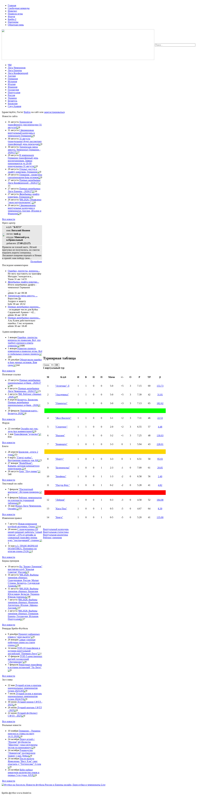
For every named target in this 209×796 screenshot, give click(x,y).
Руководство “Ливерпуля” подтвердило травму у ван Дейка (21, 753)
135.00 (160, 517)
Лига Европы (15, 70)
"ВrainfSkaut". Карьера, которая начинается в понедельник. (23, 466)
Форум (11, 16)
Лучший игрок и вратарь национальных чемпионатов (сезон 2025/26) (24, 688)
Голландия (13, 89)
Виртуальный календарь (56, 529)
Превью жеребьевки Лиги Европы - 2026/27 (24, 190)
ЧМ (9, 65)
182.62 (160, 403)
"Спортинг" (61, 426)
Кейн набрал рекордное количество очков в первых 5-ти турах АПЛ (23, 772)
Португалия (14, 92)
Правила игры (15, 13)
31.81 (160, 394)
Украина (12, 98)
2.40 (160, 476)
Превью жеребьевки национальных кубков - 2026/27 (24, 381)
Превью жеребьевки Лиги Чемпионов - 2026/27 (23, 389)
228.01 (160, 444)
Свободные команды (19, 8)
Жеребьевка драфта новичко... (23, 282)
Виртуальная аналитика (55, 534)
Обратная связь (16, 24)
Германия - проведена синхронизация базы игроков (25, 176)
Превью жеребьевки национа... (24, 306)
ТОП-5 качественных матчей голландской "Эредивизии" (25, 659)
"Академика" (62, 394)
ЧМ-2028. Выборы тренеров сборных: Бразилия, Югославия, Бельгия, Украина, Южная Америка (24, 592)
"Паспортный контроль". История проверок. (23, 490)
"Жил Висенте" (63, 418)
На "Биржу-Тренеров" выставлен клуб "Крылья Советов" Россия (25, 569)
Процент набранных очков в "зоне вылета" (24, 635)
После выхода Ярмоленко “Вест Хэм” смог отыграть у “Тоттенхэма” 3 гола (24, 761)
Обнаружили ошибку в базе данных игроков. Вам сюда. (25, 362)
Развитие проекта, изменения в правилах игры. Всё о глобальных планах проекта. (25, 351)
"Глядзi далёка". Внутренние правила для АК (23, 459)
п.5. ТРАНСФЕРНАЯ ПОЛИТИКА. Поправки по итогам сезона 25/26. (23, 549)
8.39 (160, 508)
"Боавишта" (61, 444)
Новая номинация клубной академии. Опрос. (22, 525)
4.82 (160, 485)
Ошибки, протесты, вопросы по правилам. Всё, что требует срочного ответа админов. (24, 341)
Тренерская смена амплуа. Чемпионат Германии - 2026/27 (24, 150)
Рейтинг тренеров (52, 537)
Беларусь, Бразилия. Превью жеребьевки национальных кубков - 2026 (23, 402)
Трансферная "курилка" (26, 434)
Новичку (12, 11)
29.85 (160, 467)
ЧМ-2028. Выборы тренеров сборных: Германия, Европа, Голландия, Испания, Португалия (23, 614)
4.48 (160, 426)
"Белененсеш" (62, 467)
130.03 (160, 435)
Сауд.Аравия (14, 106)
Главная (12, 5)
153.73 (160, 386)
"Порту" (59, 459)
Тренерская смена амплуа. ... (22, 295)
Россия (11, 95)
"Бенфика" (60, 476)
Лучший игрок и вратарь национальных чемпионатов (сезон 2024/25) (25, 696)
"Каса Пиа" (61, 508)
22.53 (160, 418)
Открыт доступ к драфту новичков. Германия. (22, 170)
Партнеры (13, 22)
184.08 (160, 500)
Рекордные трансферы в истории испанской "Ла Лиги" (25, 666)
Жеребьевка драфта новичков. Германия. (23, 195)
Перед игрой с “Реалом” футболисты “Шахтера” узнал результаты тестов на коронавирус (22, 743)
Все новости (8, 219)
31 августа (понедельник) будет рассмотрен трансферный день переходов (25, 141)
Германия (13, 78)
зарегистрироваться (54, 112)
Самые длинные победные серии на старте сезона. (21, 642)
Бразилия (12, 103)
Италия (11, 84)
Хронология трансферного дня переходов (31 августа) (25, 125)
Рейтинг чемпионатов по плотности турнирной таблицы (25, 500)
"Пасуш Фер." (62, 485)
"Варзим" (60, 435)
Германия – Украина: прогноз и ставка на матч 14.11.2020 (24, 733)
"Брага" (59, 517)
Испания (12, 81)
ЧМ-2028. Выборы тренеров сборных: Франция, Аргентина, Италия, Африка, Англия (23, 603)
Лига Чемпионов (17, 67)
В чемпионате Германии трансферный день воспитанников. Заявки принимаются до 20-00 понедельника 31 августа (23, 161)
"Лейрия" (60, 500)
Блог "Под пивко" (28, 471)
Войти (27, 112)
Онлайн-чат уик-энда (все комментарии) (23, 430)
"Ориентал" (61, 403)
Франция (12, 87)
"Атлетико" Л (62, 386)
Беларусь (12, 100)
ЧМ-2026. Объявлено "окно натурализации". (24, 201)
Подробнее (36, 261)
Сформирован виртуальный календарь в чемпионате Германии (21, 133)
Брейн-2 (12, 19)
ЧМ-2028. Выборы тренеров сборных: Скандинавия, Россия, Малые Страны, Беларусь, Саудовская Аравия (23, 580)
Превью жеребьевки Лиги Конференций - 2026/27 (24, 181)
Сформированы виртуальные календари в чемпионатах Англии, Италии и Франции (24, 209)
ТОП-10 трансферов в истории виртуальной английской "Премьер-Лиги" (24, 651)
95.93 (160, 459)
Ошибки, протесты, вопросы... (24, 271)
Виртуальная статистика (56, 532)
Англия (12, 76)
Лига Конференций (18, 73)
